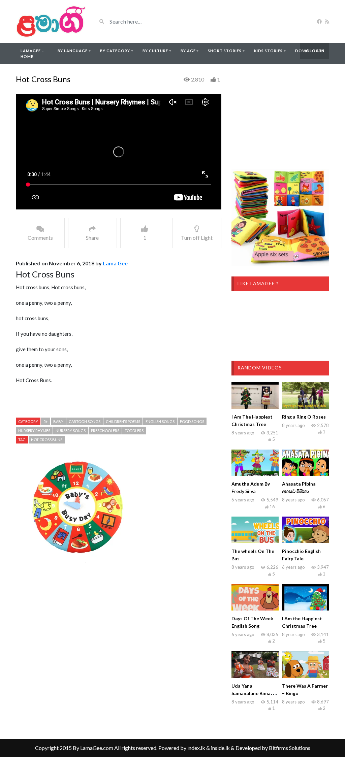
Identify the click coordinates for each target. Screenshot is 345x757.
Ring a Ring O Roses (304, 417)
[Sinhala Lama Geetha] (51, 21)
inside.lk (220, 748)
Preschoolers (105, 430)
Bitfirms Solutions (289, 748)
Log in (316, 50)
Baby (58, 421)
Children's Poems (123, 421)
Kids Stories (268, 50)
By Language (73, 50)
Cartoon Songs (84, 421)
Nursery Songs (71, 430)
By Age (188, 50)
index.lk (196, 748)
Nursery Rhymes (34, 430)
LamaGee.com (96, 748)
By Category (115, 50)
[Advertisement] (118, 629)
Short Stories (225, 50)
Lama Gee (115, 263)
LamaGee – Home (32, 53)
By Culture (155, 50)
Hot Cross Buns (46, 439)
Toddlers (134, 430)
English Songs (160, 421)
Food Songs (192, 421)
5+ (45, 421)
